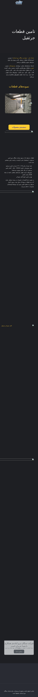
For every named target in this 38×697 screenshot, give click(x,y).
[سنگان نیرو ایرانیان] (19, 2)
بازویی (32, 68)
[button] (19, 127)
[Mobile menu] (3, 2)
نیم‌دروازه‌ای (12, 66)
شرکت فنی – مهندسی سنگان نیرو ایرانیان (23, 58)
